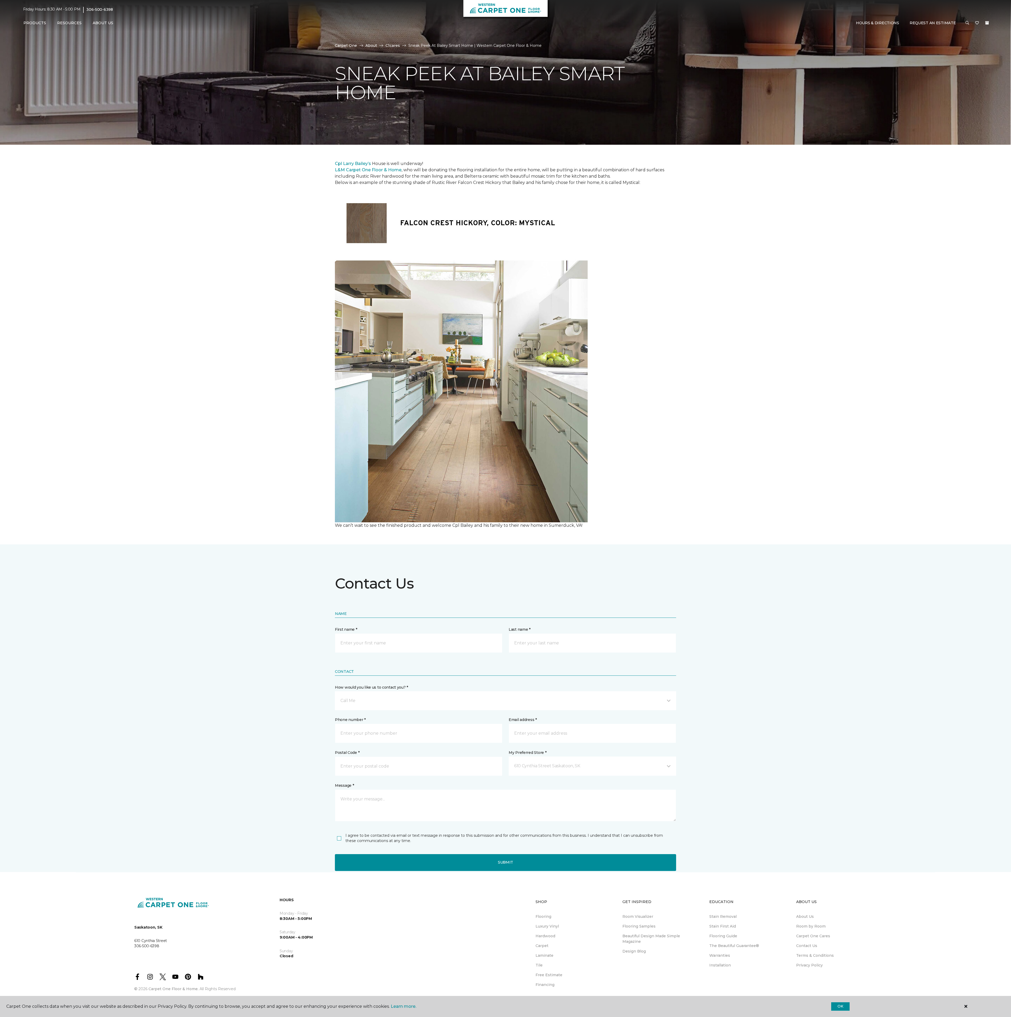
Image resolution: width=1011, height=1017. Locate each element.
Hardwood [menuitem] (545, 936)
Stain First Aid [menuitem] (722, 926)
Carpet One (346, 45)
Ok (840, 1006)
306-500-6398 (99, 9)
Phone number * (350, 720)
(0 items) (987, 23)
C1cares (392, 45)
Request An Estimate (933, 23)
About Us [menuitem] (805, 916)
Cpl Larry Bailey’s (353, 163)
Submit (505, 862)
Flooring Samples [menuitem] (639, 926)
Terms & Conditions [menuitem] (815, 955)
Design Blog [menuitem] (634, 951)
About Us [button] (103, 23)
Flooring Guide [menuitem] (723, 936)
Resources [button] (69, 23)
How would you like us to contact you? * (371, 687)
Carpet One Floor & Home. (173, 988)
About (371, 45)
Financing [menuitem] (545, 984)
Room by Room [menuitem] (811, 926)
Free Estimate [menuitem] (549, 975)
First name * (346, 629)
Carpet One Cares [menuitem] (813, 936)
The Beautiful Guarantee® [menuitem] (734, 945)
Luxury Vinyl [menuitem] (547, 926)
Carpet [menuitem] (542, 945)
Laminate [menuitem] (544, 955)
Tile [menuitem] (539, 965)
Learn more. (403, 1006)
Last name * (520, 629)
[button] (967, 23)
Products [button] (34, 23)
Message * (344, 785)
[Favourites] (977, 23)
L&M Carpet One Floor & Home (368, 169)
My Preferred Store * (527, 752)
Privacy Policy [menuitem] (809, 965)
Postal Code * (347, 752)
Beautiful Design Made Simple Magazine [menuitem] (651, 939)
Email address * (523, 720)
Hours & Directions (877, 23)
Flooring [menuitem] (543, 916)
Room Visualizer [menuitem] (637, 916)
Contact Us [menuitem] (806, 945)
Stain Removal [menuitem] (723, 916)
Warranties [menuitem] (719, 955)
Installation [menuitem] (720, 965)
